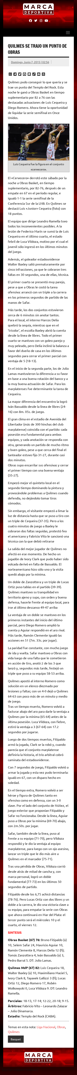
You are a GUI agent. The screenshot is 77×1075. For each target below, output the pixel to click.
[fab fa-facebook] (30, 20)
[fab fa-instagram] (41, 20)
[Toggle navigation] (68, 32)
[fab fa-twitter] (35, 20)
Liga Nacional (46, 1027)
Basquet (16, 1039)
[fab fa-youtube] (46, 20)
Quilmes (14, 1032)
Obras (61, 1027)
